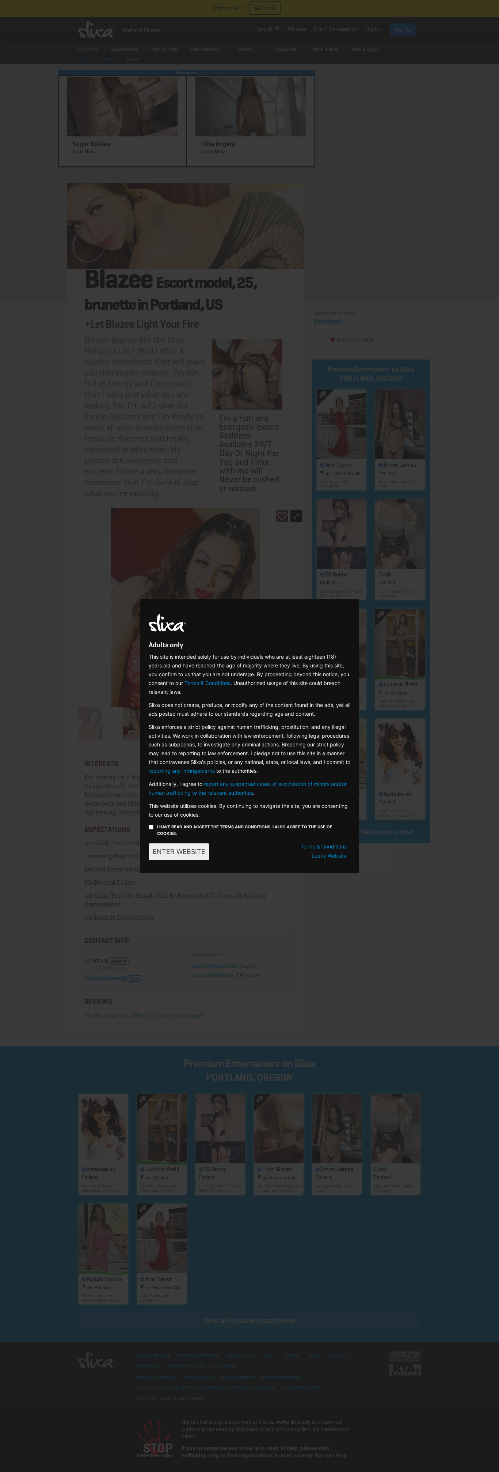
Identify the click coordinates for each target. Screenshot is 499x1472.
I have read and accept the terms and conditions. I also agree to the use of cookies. (244, 830)
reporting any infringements (182, 771)
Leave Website (329, 855)
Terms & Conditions (207, 683)
